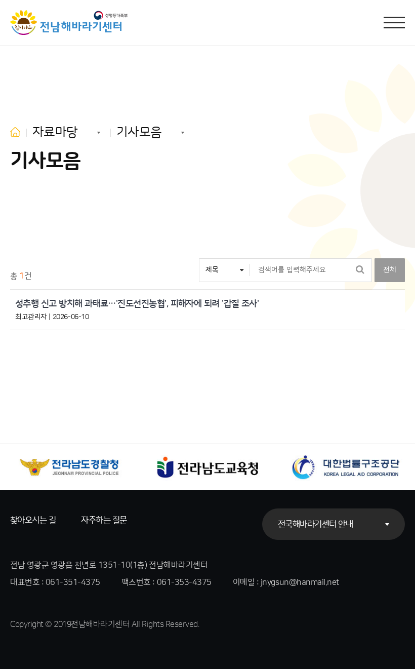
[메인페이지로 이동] (69, 22)
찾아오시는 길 (33, 520)
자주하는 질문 (104, 520)
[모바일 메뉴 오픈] (394, 22)
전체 (389, 270)
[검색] (360, 270)
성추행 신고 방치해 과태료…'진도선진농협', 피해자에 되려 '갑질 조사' (137, 304)
